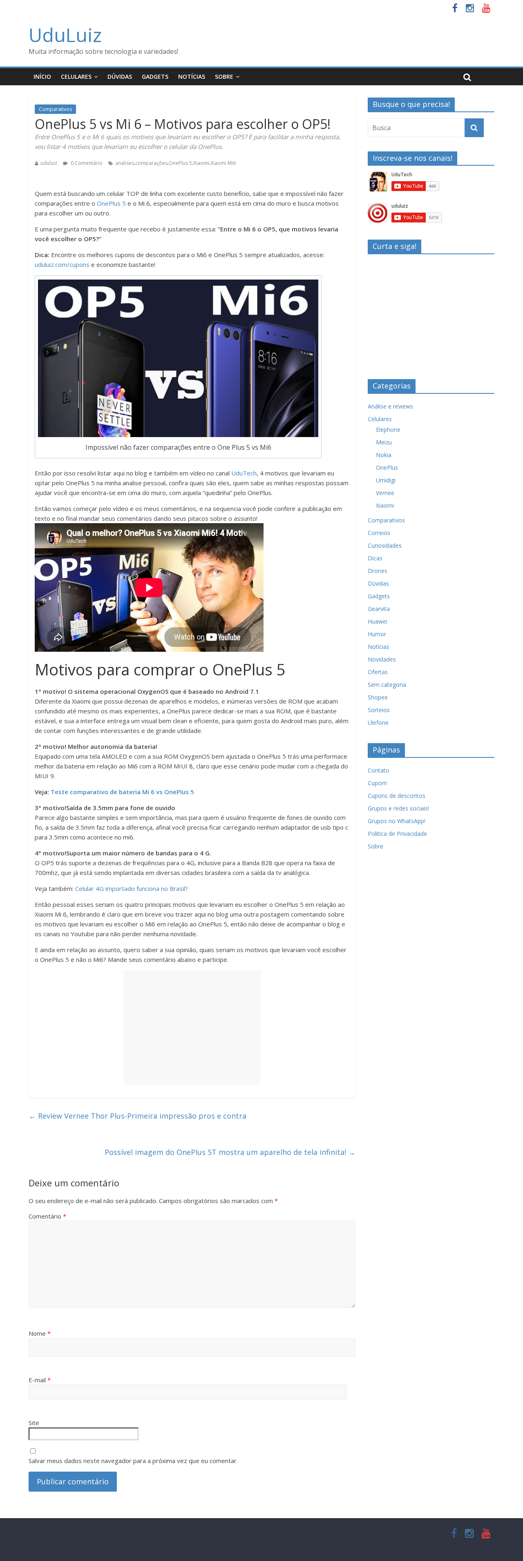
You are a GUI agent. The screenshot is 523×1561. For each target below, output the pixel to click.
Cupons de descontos (396, 795)
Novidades (382, 659)
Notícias (191, 76)
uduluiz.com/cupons (62, 264)
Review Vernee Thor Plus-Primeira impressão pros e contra (137, 1116)
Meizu (384, 442)
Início (42, 76)
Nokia (383, 455)
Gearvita (379, 609)
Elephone (388, 429)
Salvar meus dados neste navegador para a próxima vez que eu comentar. (133, 1461)
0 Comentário (86, 163)
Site (34, 1423)
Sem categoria (387, 684)
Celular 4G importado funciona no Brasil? (131, 888)
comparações (151, 163)
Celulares (76, 76)
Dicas (375, 558)
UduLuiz (65, 34)
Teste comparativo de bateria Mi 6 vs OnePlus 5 (122, 792)
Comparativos (55, 109)
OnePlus (387, 467)
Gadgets (155, 76)
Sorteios (379, 710)
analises (124, 163)
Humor (377, 634)
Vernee (385, 493)
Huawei (377, 621)
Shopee (378, 697)
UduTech (244, 473)
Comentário (47, 1216)
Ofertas (378, 672)
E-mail (40, 1380)
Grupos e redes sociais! (398, 808)
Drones (377, 571)
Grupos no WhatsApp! (396, 821)
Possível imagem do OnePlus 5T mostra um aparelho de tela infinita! (230, 1152)
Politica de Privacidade (397, 833)
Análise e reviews (390, 406)
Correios (379, 533)
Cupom (377, 783)
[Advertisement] (192, 1027)
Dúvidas (119, 76)
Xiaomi (201, 163)
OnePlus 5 (180, 163)
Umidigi (386, 480)
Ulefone (378, 722)
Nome (40, 1333)
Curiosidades (385, 545)
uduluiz (48, 163)
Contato (378, 770)
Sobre (224, 76)
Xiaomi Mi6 (223, 163)
